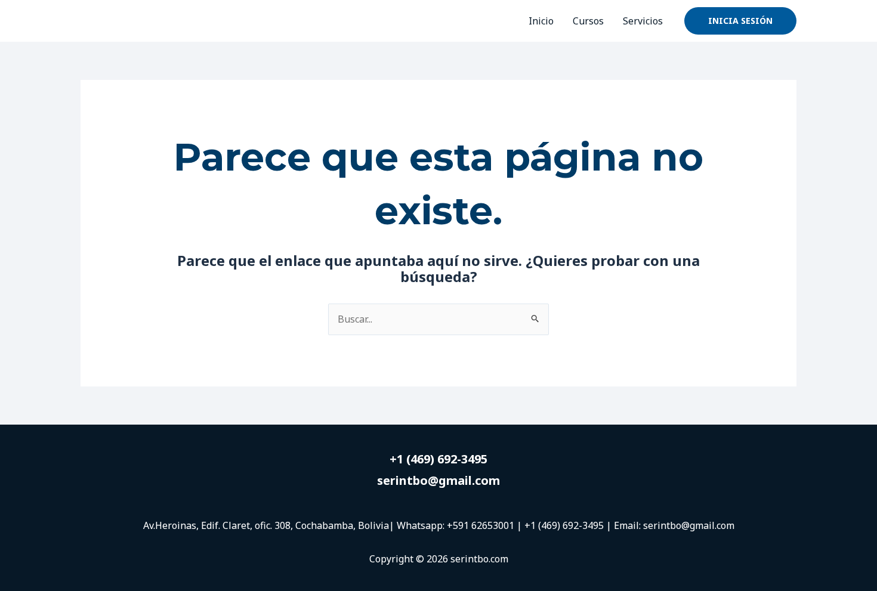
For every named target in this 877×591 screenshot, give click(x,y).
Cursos (588, 20)
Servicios (643, 20)
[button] (740, 21)
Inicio (541, 20)
